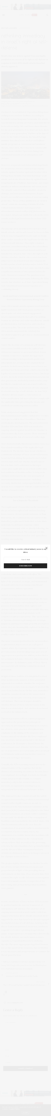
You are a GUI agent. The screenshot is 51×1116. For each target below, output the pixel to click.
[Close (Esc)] (46, 548)
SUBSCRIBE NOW (25, 566)
